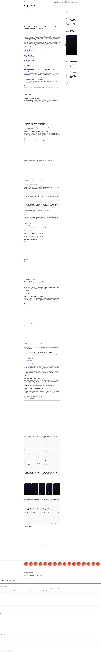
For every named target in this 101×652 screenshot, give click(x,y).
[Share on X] (33, 529)
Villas (32, 572)
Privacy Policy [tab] (2, 642)
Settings (28, 577)
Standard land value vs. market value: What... (75, 2)
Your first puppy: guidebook (29, 375)
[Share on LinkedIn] (51, 529)
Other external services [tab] (4, 613)
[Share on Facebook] (27, 529)
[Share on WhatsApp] (39, 529)
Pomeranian (37, 87)
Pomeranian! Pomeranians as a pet (31, 398)
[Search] (76, 5)
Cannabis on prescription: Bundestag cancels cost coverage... (59, 2)
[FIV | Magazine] (29, 5)
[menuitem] (76, 5)
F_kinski (27, 30)
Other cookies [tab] (2, 634)
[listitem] (26, 564)
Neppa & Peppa (32, 367)
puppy (26, 385)
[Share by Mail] (57, 529)
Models (26, 572)
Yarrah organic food (27, 74)
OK (24, 577)
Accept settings (3, 650)
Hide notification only (10, 650)
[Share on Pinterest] (45, 529)
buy (28, 390)
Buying (40, 188)
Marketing (29, 572)
